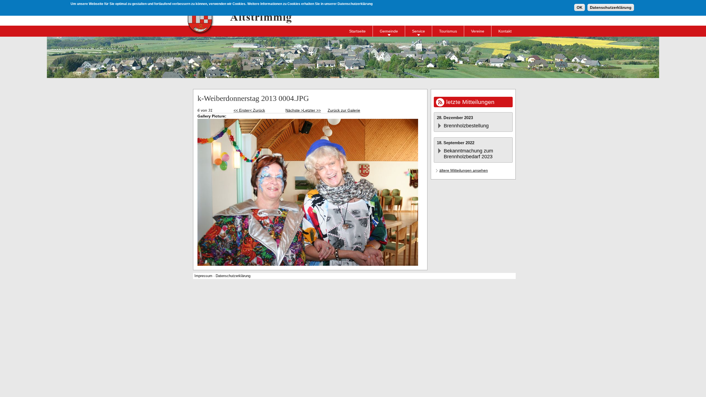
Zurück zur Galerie (344, 110)
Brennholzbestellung (466, 125)
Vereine (477, 31)
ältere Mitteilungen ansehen (463, 170)
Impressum (203, 276)
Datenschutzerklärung (611, 7)
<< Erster (242, 110)
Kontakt (505, 31)
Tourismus (448, 31)
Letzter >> (312, 110)
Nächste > (294, 110)
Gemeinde (389, 31)
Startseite (357, 31)
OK (579, 7)
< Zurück (257, 110)
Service (418, 31)
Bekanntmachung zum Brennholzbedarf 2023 (468, 153)
